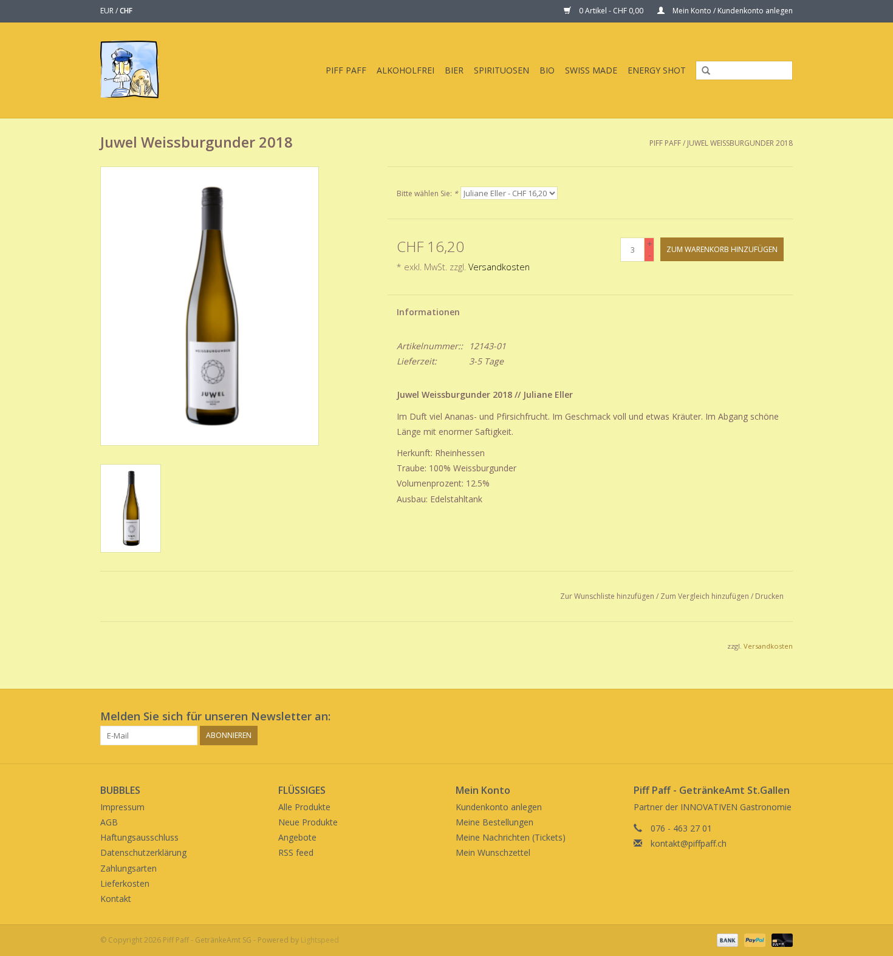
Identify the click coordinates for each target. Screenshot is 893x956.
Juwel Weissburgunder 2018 (740, 143)
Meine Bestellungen (494, 822)
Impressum (122, 807)
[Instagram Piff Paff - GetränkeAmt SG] (783, 716)
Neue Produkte (308, 822)
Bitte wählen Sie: (427, 193)
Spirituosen (501, 70)
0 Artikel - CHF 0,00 (611, 10)
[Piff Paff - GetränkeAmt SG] (139, 70)
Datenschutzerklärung (143, 852)
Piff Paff (346, 70)
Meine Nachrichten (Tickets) (511, 837)
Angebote (297, 837)
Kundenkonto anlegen (499, 807)
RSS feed (295, 852)
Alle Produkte (304, 807)
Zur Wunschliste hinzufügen (607, 596)
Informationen (428, 312)
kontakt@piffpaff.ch (689, 843)
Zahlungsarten (128, 868)
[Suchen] (702, 71)
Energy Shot (657, 70)
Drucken (769, 596)
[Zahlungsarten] (726, 939)
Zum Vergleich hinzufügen (705, 596)
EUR (107, 10)
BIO (547, 70)
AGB (109, 822)
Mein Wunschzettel (493, 852)
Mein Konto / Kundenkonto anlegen (732, 10)
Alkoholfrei (405, 70)
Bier (454, 70)
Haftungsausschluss (139, 837)
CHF (126, 10)
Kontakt (115, 898)
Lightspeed (320, 940)
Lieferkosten (124, 883)
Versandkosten (499, 267)
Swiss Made (591, 70)
